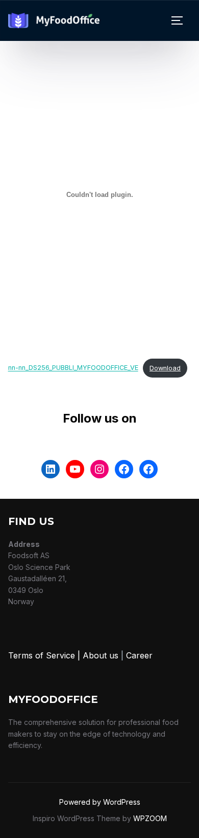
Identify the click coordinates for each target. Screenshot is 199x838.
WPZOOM (150, 818)
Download (165, 368)
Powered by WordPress (99, 802)
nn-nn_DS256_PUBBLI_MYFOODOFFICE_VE (73, 368)
